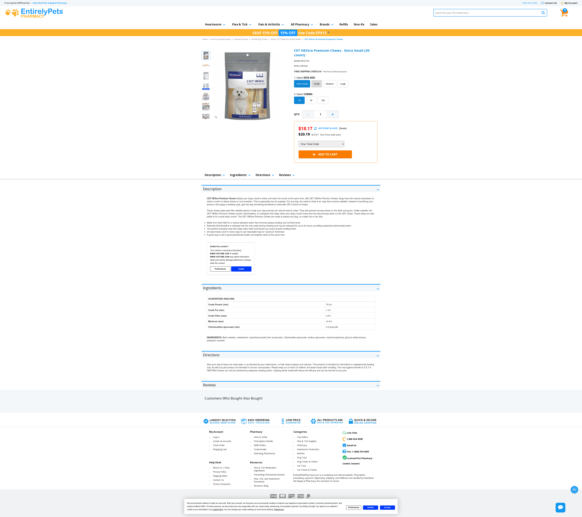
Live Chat (352, 432)
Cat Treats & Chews (307, 469)
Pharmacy (302, 445)
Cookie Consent (351, 463)
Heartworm (213, 24)
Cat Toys (301, 465)
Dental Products (241, 39)
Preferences (353, 507)
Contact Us (551, 3)
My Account (571, 3)
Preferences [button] (279, 510)
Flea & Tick (240, 24)
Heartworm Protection (308, 449)
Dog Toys (302, 457)
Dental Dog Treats (259, 39)
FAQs (227, 467)
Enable (241, 269)
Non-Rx (359, 24)
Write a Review (301, 65)
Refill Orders (260, 445)
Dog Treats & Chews (307, 461)
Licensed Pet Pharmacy (359, 458)
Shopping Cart (220, 449)
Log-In (216, 437)
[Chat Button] (560, 507)
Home (205, 39)
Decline (370, 507)
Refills (343, 24)
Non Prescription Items (221, 39)
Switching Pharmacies (264, 453)
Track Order (219, 445)
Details (343, 128)
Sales (374, 24)
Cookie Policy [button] (217, 510)
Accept (387, 507)
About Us (217, 467)
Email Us (351, 445)
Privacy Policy (219, 471)
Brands (325, 24)
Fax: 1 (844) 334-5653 (358, 451)
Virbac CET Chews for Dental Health (286, 39)
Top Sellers (302, 437)
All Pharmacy (300, 24)
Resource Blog (261, 485)
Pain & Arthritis (269, 24)
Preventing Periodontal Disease (269, 474)
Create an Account (222, 441)
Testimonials (260, 449)
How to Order (260, 437)
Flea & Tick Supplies (307, 441)
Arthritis (301, 453)
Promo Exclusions (222, 484)
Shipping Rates (220, 475)
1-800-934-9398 (529, 3)
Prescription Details (263, 441)
